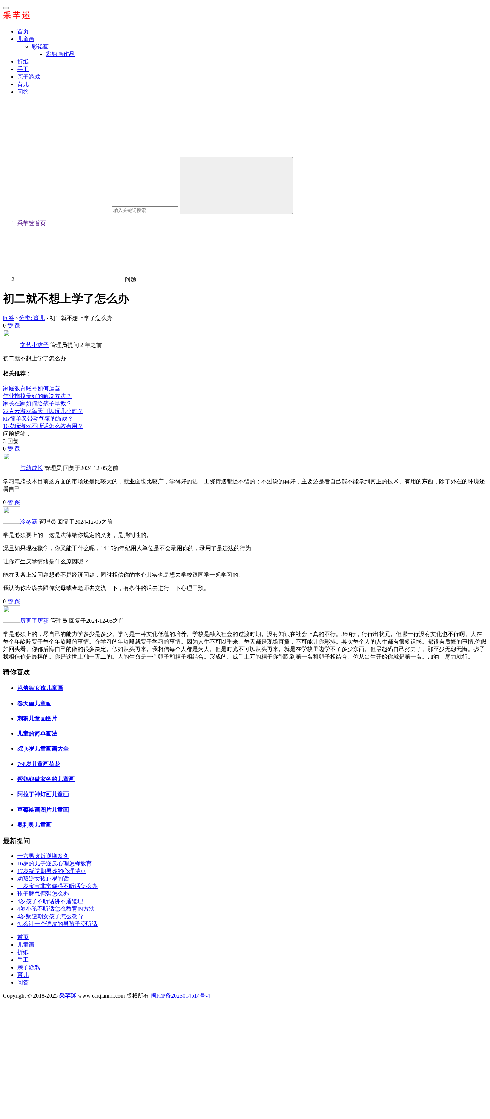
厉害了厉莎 (34, 621)
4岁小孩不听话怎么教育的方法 (56, 909)
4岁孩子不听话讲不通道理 (50, 901)
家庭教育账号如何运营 (31, 388)
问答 (23, 92)
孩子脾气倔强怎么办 (43, 894)
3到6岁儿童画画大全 (43, 749)
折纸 (23, 62)
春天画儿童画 (34, 703)
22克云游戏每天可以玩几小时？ (43, 411)
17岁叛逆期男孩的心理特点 (51, 871)
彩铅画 (40, 46)
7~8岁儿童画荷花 (38, 764)
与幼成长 (31, 468)
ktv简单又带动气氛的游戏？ (38, 418)
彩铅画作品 (60, 54)
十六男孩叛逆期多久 (43, 856)
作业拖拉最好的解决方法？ (37, 396)
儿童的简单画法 (37, 733)
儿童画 (25, 39)
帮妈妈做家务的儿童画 (46, 779)
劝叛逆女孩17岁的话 (43, 879)
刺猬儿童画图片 (37, 718)
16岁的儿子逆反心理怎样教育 (54, 863)
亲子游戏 (28, 77)
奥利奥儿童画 (34, 825)
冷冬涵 (28, 522)
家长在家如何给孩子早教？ (37, 403)
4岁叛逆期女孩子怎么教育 (50, 916)
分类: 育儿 (32, 318)
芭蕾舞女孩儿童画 (40, 688)
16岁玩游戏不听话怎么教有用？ (43, 426)
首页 (23, 31)
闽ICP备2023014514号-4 (180, 996)
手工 (23, 69)
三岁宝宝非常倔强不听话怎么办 (57, 886)
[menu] (6, 8)
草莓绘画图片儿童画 (43, 810)
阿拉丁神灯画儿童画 (43, 794)
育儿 (23, 84)
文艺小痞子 (34, 345)
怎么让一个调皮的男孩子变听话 (57, 924)
